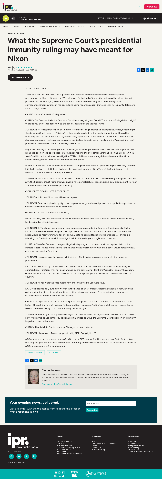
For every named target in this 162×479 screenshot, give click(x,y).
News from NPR (16, 33)
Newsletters (115, 26)
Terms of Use (133, 449)
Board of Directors (64, 445)
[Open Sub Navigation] (10, 26)
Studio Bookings (99, 449)
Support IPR (96, 26)
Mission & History (64, 441)
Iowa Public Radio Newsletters (105, 443)
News (5, 26)
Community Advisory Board (68, 447)
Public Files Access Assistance (69, 453)
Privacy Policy (133, 447)
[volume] (13, 18)
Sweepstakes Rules (136, 445)
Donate (153, 6)
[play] (6, 18)
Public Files (61, 451)
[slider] (17, 18)
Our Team (61, 443)
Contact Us (96, 447)
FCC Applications (64, 449)
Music (17, 26)
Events (95, 441)
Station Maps (133, 443)
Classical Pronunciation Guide (140, 451)
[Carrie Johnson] (33, 376)
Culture (29, 26)
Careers (95, 445)
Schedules (132, 441)
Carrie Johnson (24, 67)
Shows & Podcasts (50, 26)
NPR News (53, 352)
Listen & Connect (75, 26)
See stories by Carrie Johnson (57, 384)
